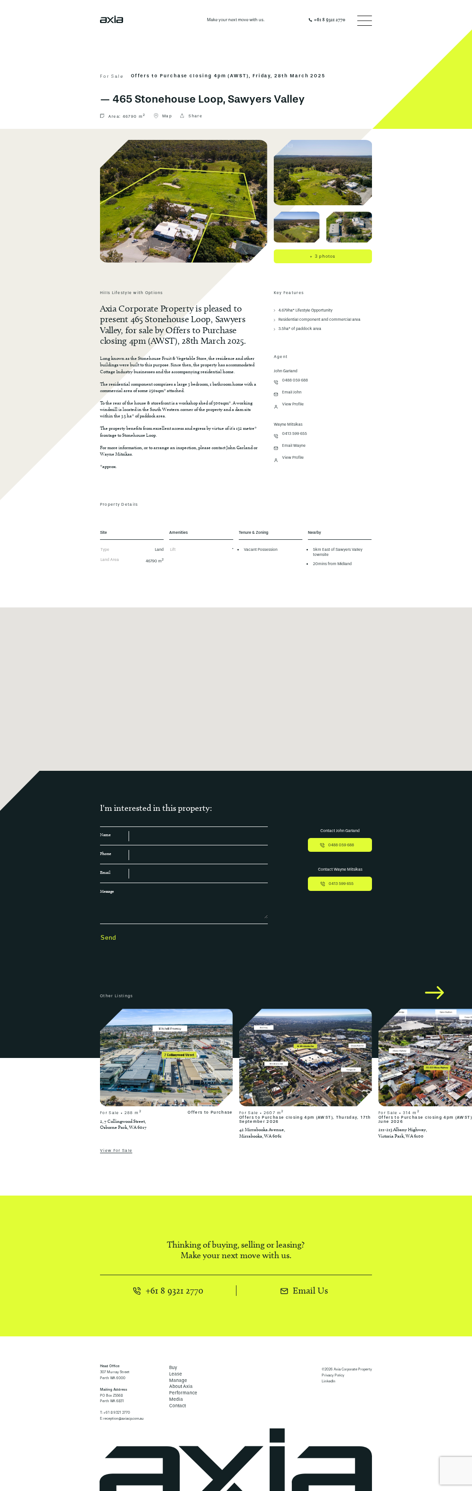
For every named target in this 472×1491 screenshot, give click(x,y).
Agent (281, 357)
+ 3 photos (323, 256)
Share (195, 116)
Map (167, 116)
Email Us (310, 1290)
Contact (177, 1405)
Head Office (109, 1366)
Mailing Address (113, 1389)
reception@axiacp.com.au (123, 1418)
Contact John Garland (340, 831)
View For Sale (116, 1150)
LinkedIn (329, 1381)
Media (176, 1399)
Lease (175, 1373)
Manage (178, 1380)
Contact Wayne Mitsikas (340, 869)
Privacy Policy (333, 1375)
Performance (183, 1392)
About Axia (181, 1386)
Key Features (289, 293)
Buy (173, 1367)
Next (434, 992)
